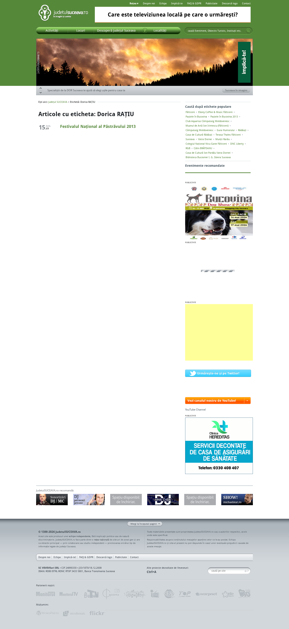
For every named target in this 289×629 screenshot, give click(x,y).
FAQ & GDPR (194, 3)
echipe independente (79, 536)
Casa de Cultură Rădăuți (199, 134)
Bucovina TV (90, 594)
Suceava (190, 139)
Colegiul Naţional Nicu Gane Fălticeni (206, 143)
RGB (188, 148)
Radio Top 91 (185, 594)
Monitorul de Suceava (45, 594)
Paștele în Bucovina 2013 (224, 116)
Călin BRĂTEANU (203, 148)
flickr (97, 613)
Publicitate (211, 3)
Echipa (163, 3)
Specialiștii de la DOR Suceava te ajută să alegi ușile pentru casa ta (86, 90)
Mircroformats (74, 613)
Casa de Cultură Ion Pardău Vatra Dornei (208, 152)
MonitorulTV (69, 594)
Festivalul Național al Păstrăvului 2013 (98, 126)
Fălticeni (190, 112)
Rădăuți (242, 130)
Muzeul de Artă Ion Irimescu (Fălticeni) (207, 125)
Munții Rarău (222, 139)
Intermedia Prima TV (154, 594)
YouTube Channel (195, 409)
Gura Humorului (226, 130)
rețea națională (101, 539)
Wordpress (47, 613)
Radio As (244, 594)
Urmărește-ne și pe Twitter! (218, 373)
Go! (248, 30)
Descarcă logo (230, 3)
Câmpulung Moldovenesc (199, 130)
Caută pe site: (209, 570)
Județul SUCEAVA (63, 14)
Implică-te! (70, 557)
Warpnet (206, 594)
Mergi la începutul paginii (144, 523)
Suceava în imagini (236, 90)
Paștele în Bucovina (196, 116)
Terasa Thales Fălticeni (228, 134)
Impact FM (135, 594)
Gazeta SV (111, 594)
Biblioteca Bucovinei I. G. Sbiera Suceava (208, 157)
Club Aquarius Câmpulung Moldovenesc (207, 121)
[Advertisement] (219, 332)
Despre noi (149, 3)
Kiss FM (169, 594)
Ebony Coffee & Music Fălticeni (215, 112)
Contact (246, 3)
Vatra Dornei (205, 139)
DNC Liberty (237, 143)
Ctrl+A (151, 572)
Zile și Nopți (227, 594)
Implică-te (177, 3)
